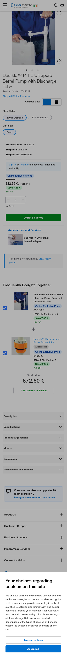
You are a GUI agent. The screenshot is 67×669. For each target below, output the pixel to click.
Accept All (33, 648)
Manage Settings (33, 640)
